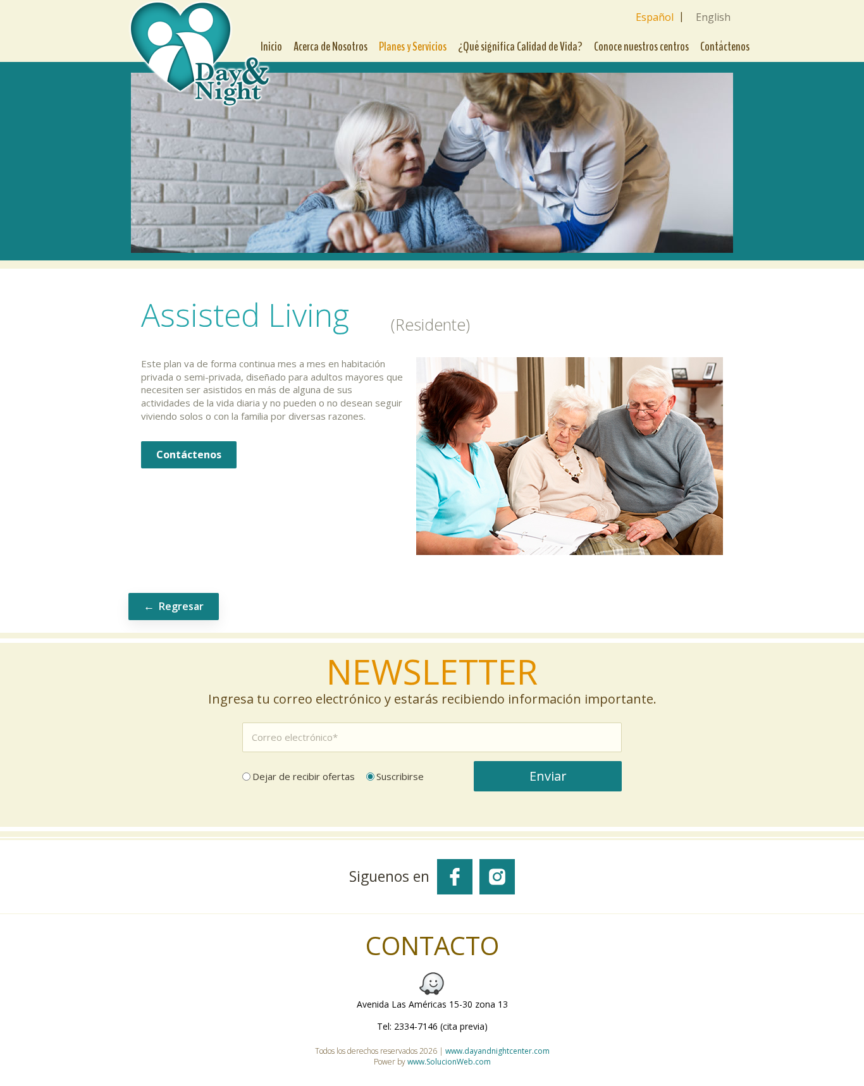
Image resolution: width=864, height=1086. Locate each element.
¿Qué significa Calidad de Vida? (520, 46)
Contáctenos (725, 46)
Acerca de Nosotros (330, 46)
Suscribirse (400, 776)
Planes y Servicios (413, 46)
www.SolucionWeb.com (449, 1061)
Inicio (271, 46)
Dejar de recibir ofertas (303, 776)
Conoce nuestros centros (641, 46)
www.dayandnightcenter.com (497, 1051)
